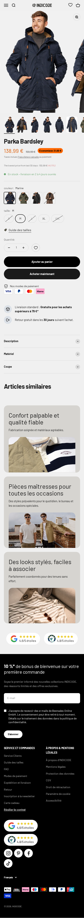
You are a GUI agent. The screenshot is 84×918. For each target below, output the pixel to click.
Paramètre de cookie (58, 793)
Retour (8, 789)
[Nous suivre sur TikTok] (8, 863)
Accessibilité (53, 800)
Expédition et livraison (17, 782)
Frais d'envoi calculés (28, 156)
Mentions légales (56, 766)
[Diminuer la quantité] (9, 248)
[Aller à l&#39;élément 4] (46, 125)
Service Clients (13, 755)
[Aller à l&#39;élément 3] (34, 125)
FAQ (6, 769)
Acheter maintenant (42, 274)
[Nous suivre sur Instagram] (8, 853)
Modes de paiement (15, 776)
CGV (48, 780)
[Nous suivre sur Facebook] (28, 853)
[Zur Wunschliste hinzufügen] (36, 248)
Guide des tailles (13, 762)
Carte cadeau (12, 802)
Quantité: (9, 239)
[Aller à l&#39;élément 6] (71, 125)
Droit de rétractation (58, 787)
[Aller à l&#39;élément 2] (21, 125)
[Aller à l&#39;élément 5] (59, 125)
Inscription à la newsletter (19, 796)
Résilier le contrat (15, 809)
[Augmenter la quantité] (23, 248)
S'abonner (13, 734)
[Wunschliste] (70, 5)
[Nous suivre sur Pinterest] (18, 853)
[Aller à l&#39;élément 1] (9, 125)
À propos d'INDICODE (58, 760)
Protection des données (60, 773)
